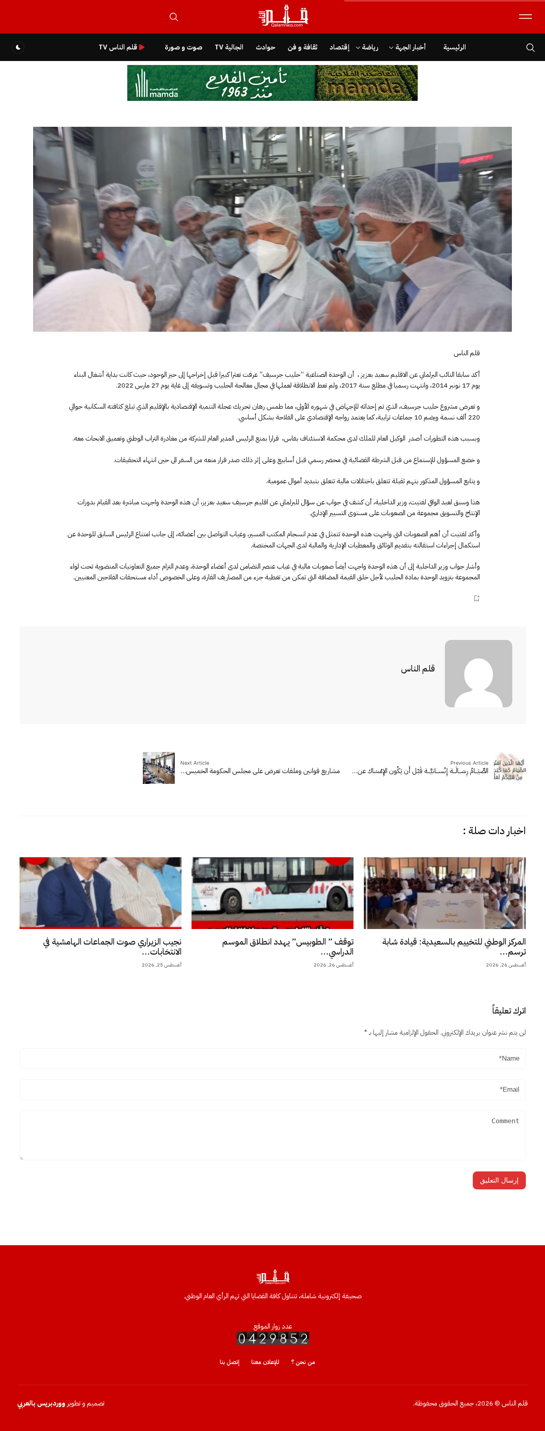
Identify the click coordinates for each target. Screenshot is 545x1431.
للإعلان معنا (265, 1362)
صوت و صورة (183, 47)
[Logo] (283, 27)
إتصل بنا (229, 1362)
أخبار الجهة (410, 47)
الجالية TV (229, 47)
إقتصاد (340, 47)
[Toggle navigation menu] (525, 16)
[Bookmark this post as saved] (476, 598)
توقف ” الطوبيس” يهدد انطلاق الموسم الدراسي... (287, 947)
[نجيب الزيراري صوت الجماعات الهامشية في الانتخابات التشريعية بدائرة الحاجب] (101, 893)
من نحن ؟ (303, 1362)
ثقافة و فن (302, 47)
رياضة (370, 47)
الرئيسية (454, 47)
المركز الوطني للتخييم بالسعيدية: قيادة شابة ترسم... (454, 947)
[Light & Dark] (18, 47)
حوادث (265, 47)
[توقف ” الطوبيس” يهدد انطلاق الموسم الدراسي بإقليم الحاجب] (272, 893)
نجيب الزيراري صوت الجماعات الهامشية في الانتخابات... (112, 947)
